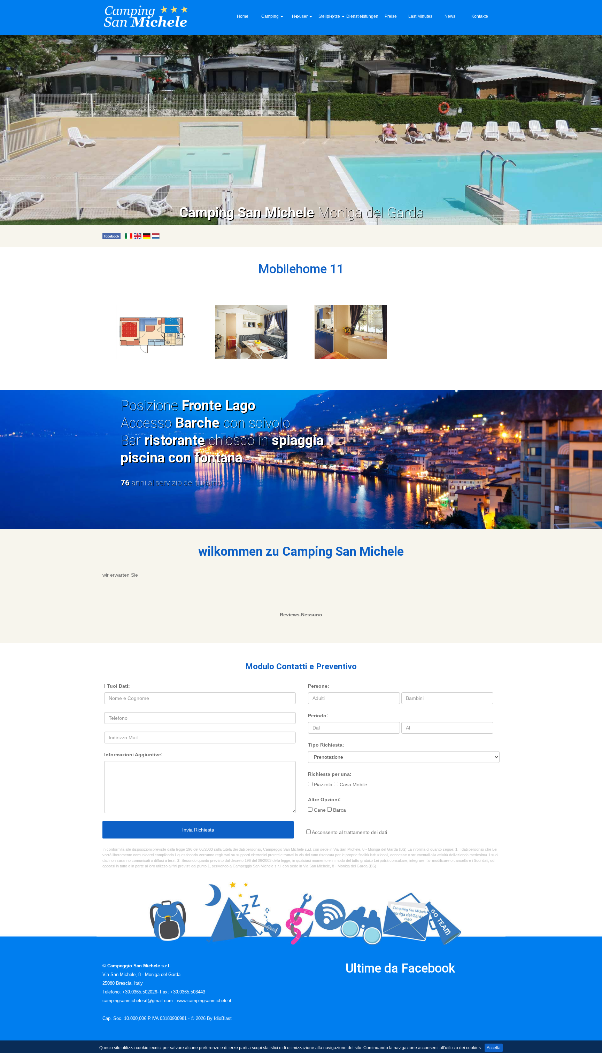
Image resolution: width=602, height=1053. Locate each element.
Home (242, 16)
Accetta (494, 1047)
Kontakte (479, 16)
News (450, 16)
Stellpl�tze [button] (329, 16)
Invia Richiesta (198, 830)
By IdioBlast (219, 1018)
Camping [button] (270, 16)
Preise (391, 16)
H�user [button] (300, 16)
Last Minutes (420, 16)
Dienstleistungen (361, 16)
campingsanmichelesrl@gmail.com (137, 1000)
